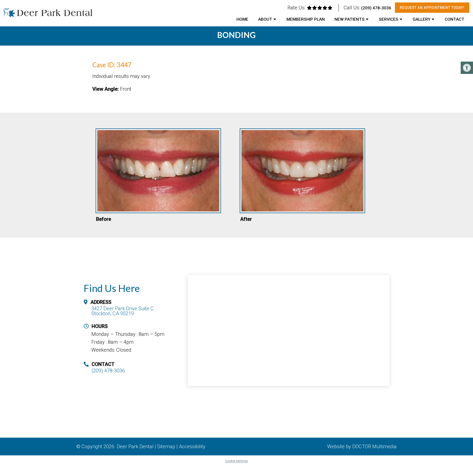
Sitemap (166, 446)
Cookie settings (236, 461)
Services (388, 19)
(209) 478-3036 (376, 7)
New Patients (350, 19)
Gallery (421, 19)
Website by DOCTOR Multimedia (362, 446)
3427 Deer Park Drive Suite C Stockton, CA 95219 (122, 311)
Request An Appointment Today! (432, 8)
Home (242, 19)
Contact (454, 19)
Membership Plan (306, 19)
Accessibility (192, 446)
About (265, 19)
